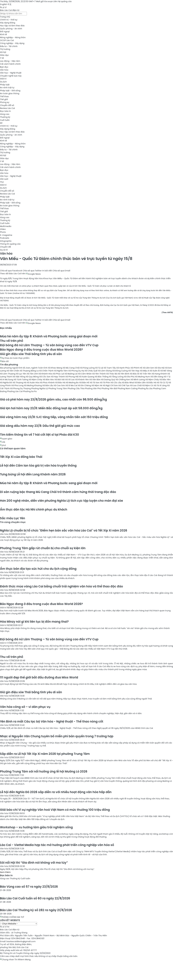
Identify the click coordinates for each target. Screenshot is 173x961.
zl (5, 7)
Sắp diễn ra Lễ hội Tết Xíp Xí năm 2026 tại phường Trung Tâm (45, 754)
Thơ (2, 182)
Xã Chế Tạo (124, 385)
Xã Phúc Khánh (47, 382)
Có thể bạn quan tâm (13, 448)
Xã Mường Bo (72, 382)
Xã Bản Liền (140, 382)
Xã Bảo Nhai (128, 382)
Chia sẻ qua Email (61, 270)
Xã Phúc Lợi (58, 373)
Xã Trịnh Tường (21, 379)
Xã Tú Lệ (99, 367)
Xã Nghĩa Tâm (61, 370)
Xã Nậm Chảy (152, 379)
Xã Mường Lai (71, 373)
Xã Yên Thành (99, 373)
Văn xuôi (4, 179)
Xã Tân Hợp (134, 370)
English (3, 4)
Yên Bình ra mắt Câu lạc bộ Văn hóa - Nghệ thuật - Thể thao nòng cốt (51, 721)
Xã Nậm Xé (97, 385)
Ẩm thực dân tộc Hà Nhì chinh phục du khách (33, 509)
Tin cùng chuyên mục (13, 522)
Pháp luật (5, 84)
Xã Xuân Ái (154, 370)
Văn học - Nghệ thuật (10, 72)
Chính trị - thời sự (8, 19)
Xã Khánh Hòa (45, 373)
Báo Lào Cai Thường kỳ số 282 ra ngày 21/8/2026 (36, 910)
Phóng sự (4, 102)
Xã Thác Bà (112, 373)
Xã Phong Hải (72, 376)
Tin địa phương (9, 364)
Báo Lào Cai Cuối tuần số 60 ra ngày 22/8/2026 (35, 898)
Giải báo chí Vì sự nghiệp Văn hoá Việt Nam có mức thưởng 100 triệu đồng (55, 810)
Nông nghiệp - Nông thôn (13, 37)
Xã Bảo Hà (60, 382)
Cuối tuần (5, 120)
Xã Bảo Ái (135, 373)
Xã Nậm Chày (36, 379)
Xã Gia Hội (160, 367)
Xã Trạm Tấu (110, 367)
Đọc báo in (5, 111)
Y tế (2, 58)
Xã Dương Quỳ (108, 379)
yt (4, 7)
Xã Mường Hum (142, 376)
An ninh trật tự (7, 87)
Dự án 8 (4, 249)
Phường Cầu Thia (76, 388)
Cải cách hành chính (10, 64)
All (1, 123)
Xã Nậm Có (148, 385)
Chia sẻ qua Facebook (11, 270)
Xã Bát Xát (59, 379)
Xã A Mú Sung (7, 379)
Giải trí (3, 78)
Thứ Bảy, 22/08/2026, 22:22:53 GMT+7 (18, 1)
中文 (10, 4)
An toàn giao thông (9, 93)
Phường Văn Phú (93, 388)
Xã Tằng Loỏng (116, 376)
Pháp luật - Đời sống (10, 90)
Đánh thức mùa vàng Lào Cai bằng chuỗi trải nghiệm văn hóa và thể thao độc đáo (61, 586)
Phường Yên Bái (109, 388)
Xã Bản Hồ (84, 382)
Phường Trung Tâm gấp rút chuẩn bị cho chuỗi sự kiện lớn (42, 548)
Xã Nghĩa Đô (6, 382)
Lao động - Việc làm (10, 61)
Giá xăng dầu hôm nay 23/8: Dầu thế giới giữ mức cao (40, 426)
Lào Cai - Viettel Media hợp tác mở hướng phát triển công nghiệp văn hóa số (57, 845)
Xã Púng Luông (87, 367)
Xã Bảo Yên (164, 379)
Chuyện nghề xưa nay (11, 75)
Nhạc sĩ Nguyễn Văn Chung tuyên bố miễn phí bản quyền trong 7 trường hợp (56, 736)
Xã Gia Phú (129, 376)
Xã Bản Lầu (48, 385)
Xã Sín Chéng (85, 385)
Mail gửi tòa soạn (44, 1)
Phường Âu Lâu (145, 388)
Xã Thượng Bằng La (29, 370)
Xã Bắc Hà (151, 382)
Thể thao (4, 96)
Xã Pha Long (17, 385)
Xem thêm (5, 872)
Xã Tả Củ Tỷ (162, 382)
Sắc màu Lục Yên (12, 518)
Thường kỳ (5, 117)
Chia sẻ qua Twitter (32, 270)
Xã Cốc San (45, 376)
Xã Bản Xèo (48, 379)
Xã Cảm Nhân (85, 373)
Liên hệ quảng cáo (62, 1)
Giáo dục (4, 55)
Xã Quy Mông (32, 376)
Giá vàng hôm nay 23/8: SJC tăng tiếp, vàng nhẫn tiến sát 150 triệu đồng (54, 417)
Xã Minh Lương (138, 379)
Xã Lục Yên (21, 373)
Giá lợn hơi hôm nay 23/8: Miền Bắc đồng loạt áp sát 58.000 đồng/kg (51, 408)
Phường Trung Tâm (58, 388)
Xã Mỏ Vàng (166, 370)
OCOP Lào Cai (7, 40)
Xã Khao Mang (55, 367)
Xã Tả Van (95, 382)
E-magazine (6, 235)
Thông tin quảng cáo (10, 244)
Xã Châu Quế (91, 370)
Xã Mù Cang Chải (71, 367)
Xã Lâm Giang (105, 370)
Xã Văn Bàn (95, 379)
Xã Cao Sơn (59, 385)
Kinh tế (3, 34)
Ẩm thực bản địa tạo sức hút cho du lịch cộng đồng (38, 569)
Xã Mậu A (144, 370)
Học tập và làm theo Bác (12, 25)
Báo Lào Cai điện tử (9, 10)
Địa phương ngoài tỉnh (11, 367)
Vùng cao (4, 114)
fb (1, 7)
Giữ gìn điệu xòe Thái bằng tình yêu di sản (31, 354)
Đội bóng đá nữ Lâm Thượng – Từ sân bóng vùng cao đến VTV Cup (49, 345)
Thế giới (4, 99)
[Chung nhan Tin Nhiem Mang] (15, 959)
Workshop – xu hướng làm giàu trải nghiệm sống (36, 827)
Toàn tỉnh (43, 367)
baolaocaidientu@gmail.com (21, 941)
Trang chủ (5, 16)
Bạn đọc (4, 67)
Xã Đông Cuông (120, 370)
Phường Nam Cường (127, 388)
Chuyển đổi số (7, 105)
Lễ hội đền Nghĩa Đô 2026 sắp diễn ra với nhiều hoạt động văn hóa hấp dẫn (56, 792)
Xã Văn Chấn (13, 370)
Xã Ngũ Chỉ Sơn (110, 385)
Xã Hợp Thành (58, 376)
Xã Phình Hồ (137, 367)
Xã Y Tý (167, 376)
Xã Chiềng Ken (123, 379)
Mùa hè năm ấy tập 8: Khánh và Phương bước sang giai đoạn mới (48, 336)
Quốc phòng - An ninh (11, 28)
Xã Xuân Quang (87, 376)
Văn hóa (4, 69)
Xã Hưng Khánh (159, 373)
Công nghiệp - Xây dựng (12, 43)
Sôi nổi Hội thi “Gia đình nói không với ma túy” (34, 863)
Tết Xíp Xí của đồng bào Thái (21, 457)
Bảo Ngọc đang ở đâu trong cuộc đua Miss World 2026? (41, 350)
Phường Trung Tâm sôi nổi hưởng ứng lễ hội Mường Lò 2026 (43, 771)
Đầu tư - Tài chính (9, 46)
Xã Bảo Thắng (102, 376)
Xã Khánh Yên (82, 379)
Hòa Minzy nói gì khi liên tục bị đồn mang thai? (34, 622)
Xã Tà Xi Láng (160, 385)
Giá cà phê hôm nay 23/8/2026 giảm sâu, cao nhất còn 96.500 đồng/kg (53, 399)
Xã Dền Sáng (157, 376)
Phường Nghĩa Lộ (39, 388)
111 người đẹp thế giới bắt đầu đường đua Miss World (39, 677)
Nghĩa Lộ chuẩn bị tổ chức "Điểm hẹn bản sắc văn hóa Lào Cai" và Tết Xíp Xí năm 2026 (63, 530)
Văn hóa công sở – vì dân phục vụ (25, 707)
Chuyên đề (5, 246)
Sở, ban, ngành (30, 367)
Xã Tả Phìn (105, 382)
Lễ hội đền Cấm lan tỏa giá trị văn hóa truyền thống (38, 465)
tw (8, 926)
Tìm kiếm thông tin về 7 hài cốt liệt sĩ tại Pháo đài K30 (39, 435)
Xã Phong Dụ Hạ (76, 370)
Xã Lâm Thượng (8, 373)
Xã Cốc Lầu (116, 382)
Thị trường (5, 49)
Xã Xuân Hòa (33, 382)
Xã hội (3, 52)
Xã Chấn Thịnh (46, 370)
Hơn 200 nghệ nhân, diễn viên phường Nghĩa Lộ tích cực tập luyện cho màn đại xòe (61, 501)
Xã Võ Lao (70, 379)
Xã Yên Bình (124, 373)
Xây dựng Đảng (7, 22)
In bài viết (47, 270)
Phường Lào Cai (15, 391)
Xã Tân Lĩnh (32, 373)
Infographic (6, 241)
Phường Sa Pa (30, 391)
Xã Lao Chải (136, 385)
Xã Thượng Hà (20, 382)
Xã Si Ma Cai (71, 385)
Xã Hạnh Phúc (123, 367)
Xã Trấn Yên (146, 373)
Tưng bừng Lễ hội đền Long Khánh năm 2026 (33, 474)
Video (3, 229)
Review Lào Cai (7, 108)
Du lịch (3, 81)
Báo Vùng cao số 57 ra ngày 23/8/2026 (29, 887)
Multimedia (5, 226)
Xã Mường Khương (33, 385)
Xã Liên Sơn (149, 367)
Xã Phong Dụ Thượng (20, 388)
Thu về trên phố (11, 341)
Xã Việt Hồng (19, 376)
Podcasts (4, 238)
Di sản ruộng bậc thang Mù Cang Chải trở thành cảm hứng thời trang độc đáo (58, 492)
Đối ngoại (5, 31)
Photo (3, 232)
